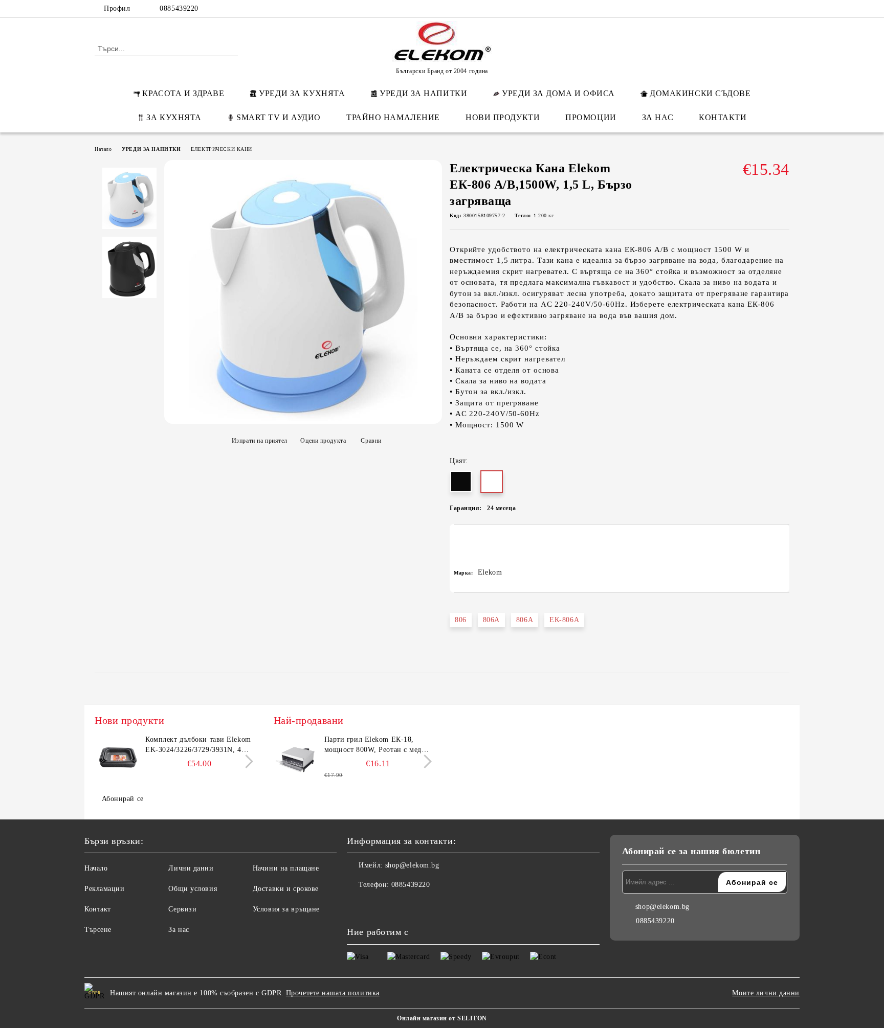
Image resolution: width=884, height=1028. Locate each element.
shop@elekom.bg (412, 865)
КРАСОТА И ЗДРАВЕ (183, 93)
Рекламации (104, 889)
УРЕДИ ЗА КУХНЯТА (302, 93)
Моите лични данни (766, 993)
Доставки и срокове (286, 889)
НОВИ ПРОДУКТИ (503, 117)
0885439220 (179, 8)
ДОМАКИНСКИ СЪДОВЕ (700, 93)
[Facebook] (722, 8)
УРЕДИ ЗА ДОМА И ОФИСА (558, 93)
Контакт (97, 909)
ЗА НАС (657, 117)
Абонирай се (123, 799)
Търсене (98, 929)
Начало (103, 149)
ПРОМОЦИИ (590, 117)
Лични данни (190, 868)
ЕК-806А (564, 620)
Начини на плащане (286, 868)
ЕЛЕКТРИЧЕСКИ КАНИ (221, 149)
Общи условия (192, 889)
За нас (178, 929)
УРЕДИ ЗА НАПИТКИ (423, 93)
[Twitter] (753, 8)
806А (524, 620)
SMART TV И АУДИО (278, 117)
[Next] (246, 761)
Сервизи (182, 909)
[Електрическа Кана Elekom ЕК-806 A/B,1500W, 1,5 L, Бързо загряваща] (303, 418)
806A (491, 620)
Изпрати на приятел (260, 440)
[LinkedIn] (737, 8)
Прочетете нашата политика (333, 993)
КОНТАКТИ (722, 117)
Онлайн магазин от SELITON (442, 1018)
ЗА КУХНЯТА (174, 117)
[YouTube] (783, 8)
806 (461, 620)
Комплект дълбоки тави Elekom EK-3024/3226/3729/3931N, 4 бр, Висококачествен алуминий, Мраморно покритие (198, 745)
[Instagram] (768, 8)
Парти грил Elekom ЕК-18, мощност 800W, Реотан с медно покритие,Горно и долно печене (378, 745)
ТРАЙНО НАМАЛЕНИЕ (393, 117)
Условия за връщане (286, 909)
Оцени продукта (323, 440)
